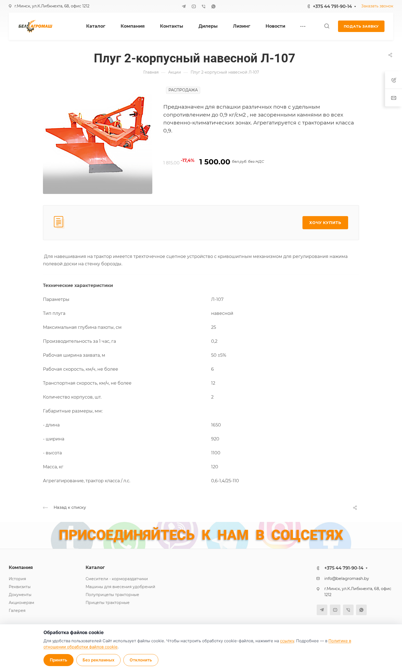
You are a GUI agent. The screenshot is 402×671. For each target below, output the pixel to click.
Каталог (95, 567)
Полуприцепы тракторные (112, 594)
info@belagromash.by (346, 578)
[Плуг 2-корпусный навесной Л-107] (97, 138)
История (17, 579)
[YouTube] (193, 6)
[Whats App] (213, 6)
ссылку (287, 640)
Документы (20, 594)
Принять (58, 660)
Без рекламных (98, 660)
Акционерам (21, 602)
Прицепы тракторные (108, 602)
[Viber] (203, 6)
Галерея (17, 610)
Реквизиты (20, 587)
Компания (21, 567)
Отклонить (141, 660)
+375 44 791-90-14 (332, 6)
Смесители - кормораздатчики (117, 579)
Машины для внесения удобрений (120, 587)
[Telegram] (184, 6)
